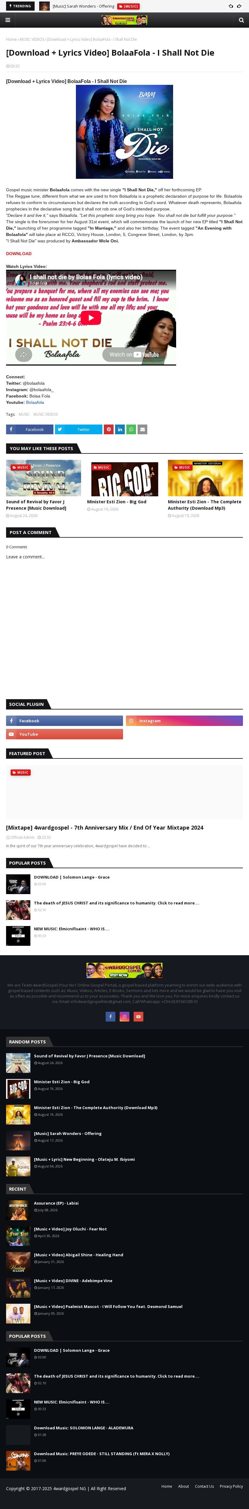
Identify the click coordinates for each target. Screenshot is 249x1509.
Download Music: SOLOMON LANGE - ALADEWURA (83, 1428)
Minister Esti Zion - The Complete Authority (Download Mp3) (204, 505)
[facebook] (64, 721)
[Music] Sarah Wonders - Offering (83, 6)
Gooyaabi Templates (93, 1500)
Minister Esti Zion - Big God (116, 502)
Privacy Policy (231, 1486)
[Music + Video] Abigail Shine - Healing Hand (78, 1255)
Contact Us (204, 1486)
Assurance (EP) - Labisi (56, 1203)
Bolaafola (35, 402)
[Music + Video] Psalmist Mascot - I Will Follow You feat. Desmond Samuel (108, 1306)
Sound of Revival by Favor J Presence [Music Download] (36, 505)
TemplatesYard (57, 1500)
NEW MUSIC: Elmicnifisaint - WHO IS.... (72, 928)
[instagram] (184, 721)
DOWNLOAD (19, 253)
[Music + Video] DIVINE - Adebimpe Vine (73, 1280)
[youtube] (64, 734)
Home (11, 39)
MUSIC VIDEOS (32, 39)
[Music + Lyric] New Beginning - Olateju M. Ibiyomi (84, 1159)
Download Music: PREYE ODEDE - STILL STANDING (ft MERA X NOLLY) (101, 1453)
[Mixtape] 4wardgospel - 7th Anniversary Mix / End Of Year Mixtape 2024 (104, 827)
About (183, 1486)
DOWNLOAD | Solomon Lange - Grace (72, 877)
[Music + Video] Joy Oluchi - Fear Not (70, 1229)
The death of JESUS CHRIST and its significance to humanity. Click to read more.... (117, 903)
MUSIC (24, 414)
